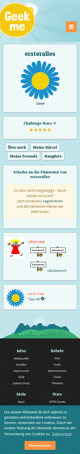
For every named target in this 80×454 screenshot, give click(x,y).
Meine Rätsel (45, 147)
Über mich (17, 147)
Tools (57, 365)
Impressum (21, 371)
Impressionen (57, 371)
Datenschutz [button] (62, 434)
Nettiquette (21, 358)
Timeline (57, 383)
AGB (21, 377)
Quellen (21, 365)
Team (57, 377)
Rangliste (53, 156)
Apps (21, 402)
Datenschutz (21, 383)
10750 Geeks (57, 402)
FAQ (57, 358)
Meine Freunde (24, 156)
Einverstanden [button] (40, 445)
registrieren (53, 201)
